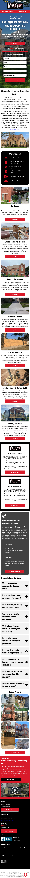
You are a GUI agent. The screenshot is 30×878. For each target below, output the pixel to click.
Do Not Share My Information (12, 872)
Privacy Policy (3, 872)
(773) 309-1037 (5, 827)
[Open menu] (28, 6)
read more (21, 550)
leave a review (20, 537)
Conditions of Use (21, 872)
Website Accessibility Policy (18, 873)
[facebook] (2, 835)
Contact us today (15, 129)
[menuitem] (3, 864)
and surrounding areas (7, 820)
